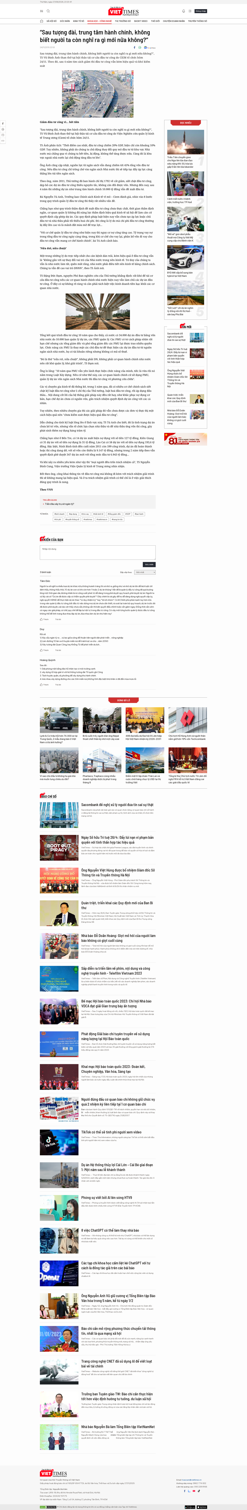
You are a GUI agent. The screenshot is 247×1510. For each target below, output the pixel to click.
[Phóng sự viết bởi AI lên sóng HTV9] (59, 1208)
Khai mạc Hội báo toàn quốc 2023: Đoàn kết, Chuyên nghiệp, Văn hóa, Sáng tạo (113, 1069)
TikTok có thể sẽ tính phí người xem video (111, 1132)
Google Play (202, 1507)
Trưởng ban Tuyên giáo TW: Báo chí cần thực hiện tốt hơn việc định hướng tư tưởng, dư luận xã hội (117, 1396)
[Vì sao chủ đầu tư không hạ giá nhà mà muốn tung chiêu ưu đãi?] (59, 760)
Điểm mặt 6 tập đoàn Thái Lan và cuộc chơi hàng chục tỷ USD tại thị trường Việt (143, 779)
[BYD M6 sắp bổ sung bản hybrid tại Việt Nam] (185, 257)
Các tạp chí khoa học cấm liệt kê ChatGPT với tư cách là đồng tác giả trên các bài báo (115, 1265)
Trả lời (58, 619)
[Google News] (150, 47)
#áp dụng (73, 514)
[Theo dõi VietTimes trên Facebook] (185, 1491)
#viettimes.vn (102, 519)
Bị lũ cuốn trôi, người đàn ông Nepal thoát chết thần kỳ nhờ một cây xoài (101, 737)
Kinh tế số (78, 21)
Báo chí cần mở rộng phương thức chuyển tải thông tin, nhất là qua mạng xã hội (118, 1330)
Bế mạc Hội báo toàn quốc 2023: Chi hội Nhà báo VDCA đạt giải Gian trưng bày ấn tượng (116, 1003)
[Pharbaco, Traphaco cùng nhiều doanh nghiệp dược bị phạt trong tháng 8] (102, 760)
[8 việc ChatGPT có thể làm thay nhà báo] (59, 1241)
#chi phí (57, 519)
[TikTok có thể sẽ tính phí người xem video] (59, 1142)
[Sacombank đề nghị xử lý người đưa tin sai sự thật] (197, 337)
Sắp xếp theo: (126, 572)
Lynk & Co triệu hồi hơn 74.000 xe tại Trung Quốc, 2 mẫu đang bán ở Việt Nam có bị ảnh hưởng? (58, 739)
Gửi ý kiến (149, 564)
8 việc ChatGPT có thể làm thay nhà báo (110, 1230)
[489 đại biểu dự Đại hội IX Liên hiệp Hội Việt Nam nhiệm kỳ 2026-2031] (145, 720)
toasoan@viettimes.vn (192, 1480)
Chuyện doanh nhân (174, 21)
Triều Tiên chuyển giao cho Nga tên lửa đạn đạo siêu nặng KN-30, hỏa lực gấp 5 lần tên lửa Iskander (180, 162)
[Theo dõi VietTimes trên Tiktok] (199, 1491)
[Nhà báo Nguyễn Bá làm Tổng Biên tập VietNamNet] (59, 1437)
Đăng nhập (201, 11)
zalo (189, 1491)
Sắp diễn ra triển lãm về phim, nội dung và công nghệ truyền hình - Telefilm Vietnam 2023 (115, 970)
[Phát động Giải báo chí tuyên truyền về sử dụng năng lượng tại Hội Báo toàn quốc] (59, 1044)
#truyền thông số (72, 519)
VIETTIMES (123, 11)
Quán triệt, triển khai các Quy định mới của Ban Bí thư (176, 398)
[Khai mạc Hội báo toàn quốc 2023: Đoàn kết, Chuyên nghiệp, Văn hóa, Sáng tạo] (59, 1077)
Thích (46, 619)
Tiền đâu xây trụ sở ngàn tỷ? (59, 504)
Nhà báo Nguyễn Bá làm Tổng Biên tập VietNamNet (118, 1426)
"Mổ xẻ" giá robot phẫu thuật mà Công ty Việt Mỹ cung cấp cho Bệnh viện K (180, 237)
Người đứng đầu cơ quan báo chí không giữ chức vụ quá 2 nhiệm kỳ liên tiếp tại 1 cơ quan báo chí (118, 1101)
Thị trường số (123, 21)
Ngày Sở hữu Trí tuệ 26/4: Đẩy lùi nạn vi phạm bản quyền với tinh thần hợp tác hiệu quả (177, 355)
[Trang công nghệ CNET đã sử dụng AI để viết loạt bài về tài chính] (59, 1371)
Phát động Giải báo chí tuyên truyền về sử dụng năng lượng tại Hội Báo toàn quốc (115, 1036)
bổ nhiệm (113, 1433)
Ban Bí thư (83, 1112)
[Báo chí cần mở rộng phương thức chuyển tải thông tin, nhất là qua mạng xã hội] (59, 1339)
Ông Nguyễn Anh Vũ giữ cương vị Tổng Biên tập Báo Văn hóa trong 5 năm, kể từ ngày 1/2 (118, 1298)
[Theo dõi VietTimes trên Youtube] (194, 1491)
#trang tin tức (117, 519)
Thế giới (155, 21)
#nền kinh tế (98, 514)
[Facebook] (134, 47)
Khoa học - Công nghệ (99, 21)
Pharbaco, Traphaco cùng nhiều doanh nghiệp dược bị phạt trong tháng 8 (99, 779)
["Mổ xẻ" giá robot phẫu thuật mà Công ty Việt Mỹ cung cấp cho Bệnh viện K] (185, 219)
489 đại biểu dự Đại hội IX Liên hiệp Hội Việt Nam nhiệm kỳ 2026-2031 (144, 737)
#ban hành (139, 514)
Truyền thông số (197, 21)
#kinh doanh (59, 514)
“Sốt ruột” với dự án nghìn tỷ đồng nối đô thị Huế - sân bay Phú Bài (180, 311)
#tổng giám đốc (114, 514)
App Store (190, 1507)
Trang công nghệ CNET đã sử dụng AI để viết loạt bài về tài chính (116, 1363)
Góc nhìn (65, 21)
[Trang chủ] (41, 21)
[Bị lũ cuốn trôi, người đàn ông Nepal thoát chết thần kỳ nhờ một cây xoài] (102, 720)
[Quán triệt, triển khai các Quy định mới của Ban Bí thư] (197, 399)
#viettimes (88, 519)
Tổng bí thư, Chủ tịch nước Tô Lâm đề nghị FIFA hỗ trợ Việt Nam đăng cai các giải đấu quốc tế (188, 779)
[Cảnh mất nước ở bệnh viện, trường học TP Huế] (185, 183)
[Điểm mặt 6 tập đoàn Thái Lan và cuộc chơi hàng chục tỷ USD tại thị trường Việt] (145, 760)
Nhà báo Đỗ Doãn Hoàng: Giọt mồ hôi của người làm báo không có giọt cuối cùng (177, 417)
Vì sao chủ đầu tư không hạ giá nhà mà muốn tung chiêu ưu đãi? (57, 778)
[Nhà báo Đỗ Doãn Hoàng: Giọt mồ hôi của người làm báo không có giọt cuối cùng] (197, 414)
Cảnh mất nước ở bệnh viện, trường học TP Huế (179, 200)
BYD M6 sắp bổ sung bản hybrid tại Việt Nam (180, 274)
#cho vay (85, 514)
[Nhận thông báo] (183, 11)
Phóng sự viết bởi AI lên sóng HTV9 (106, 1197)
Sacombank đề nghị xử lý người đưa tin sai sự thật (176, 336)
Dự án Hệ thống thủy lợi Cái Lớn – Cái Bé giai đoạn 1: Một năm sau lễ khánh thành (117, 1167)
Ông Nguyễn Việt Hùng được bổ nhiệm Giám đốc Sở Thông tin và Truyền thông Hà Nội (177, 378)
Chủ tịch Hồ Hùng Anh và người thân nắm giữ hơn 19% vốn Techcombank (187, 737)
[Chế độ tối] (190, 11)
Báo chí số (48, 796)
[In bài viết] (140, 47)
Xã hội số (52, 21)
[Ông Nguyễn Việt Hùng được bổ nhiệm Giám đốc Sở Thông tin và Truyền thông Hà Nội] (197, 374)
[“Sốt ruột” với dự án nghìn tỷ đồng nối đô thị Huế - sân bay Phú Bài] (185, 292)
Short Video (141, 21)
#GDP (127, 514)
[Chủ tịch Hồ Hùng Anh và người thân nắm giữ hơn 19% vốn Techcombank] (188, 720)
